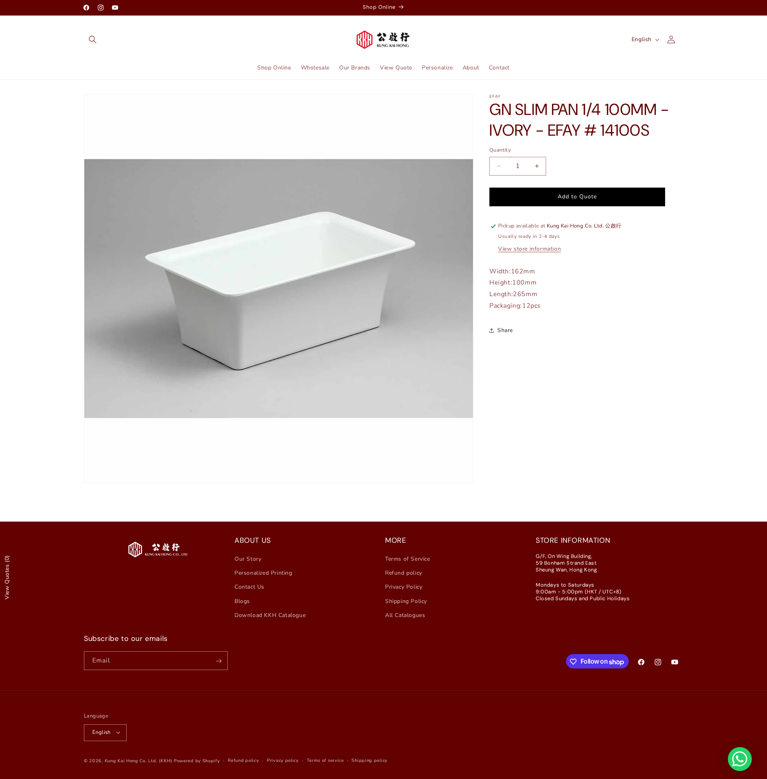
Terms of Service (407, 559)
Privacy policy (283, 760)
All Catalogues (405, 615)
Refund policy (403, 573)
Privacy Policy (403, 587)
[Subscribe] (218, 661)
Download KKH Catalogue (270, 615)
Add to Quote (577, 196)
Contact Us (249, 587)
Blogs (242, 601)
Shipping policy (369, 760)
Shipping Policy (406, 601)
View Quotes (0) (7, 577)
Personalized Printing (263, 573)
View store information (529, 248)
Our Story (247, 559)
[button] (92, 39)
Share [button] (505, 330)
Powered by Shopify (197, 760)
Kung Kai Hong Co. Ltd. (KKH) (139, 760)
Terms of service (325, 760)
